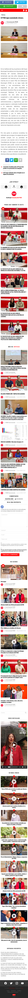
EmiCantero (12, 988)
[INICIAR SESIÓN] (26, 10)
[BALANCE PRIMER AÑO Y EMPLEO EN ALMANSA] (14, 383)
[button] (14, 745)
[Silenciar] (22, 767)
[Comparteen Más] (20, 160)
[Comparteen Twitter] (12, 160)
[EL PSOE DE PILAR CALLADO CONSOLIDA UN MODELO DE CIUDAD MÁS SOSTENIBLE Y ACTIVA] (14, 259)
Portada (3, 221)
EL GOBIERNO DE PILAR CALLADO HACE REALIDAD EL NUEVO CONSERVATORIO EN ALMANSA (13, 248)
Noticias (17, 347)
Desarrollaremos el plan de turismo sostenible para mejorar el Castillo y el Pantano (14, 823)
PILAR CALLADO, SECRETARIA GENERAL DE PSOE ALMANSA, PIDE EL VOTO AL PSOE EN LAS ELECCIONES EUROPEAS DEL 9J (13, 465)
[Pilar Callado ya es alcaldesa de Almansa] (14, 618)
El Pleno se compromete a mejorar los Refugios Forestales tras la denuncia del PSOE (12, 651)
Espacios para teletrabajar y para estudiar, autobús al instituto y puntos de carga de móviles (14, 874)
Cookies (19, 990)
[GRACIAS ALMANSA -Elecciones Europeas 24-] (14, 432)
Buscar (25, 713)
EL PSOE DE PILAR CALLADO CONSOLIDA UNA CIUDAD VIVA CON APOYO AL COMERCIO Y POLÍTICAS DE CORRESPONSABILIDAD (12, 338)
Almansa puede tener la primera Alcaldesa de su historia (14, 806)
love (22, 988)
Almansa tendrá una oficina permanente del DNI (12, 605)
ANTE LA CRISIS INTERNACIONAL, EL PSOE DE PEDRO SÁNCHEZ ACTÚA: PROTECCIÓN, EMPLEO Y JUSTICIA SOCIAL (13, 292)
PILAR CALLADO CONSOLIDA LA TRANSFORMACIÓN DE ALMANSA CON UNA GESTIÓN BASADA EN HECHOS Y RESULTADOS (14, 226)
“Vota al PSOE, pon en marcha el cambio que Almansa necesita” (14, 789)
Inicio (8, 990)
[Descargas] (14, 572)
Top (3, 208)
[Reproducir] (3, 767)
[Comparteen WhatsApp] (16, 160)
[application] (14, 745)
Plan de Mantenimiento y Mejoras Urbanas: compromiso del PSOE (14, 857)
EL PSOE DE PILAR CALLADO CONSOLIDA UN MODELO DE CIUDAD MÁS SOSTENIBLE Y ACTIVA (13, 269)
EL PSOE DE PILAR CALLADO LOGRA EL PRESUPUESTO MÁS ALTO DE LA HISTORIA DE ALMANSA (12, 315)
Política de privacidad (12, 992)
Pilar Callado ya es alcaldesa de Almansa (11, 628)
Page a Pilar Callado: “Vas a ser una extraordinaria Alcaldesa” (14, 907)
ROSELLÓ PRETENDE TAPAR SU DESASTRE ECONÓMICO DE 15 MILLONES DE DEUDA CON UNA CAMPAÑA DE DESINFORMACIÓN (13, 368)
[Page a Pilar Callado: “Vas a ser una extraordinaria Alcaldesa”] (14, 899)
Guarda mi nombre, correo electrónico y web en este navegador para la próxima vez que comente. (14, 545)
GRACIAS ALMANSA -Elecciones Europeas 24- (12, 442)
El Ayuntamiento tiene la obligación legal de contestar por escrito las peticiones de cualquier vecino (14, 676)
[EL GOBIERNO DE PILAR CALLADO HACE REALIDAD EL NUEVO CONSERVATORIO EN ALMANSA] (14, 238)
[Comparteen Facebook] (7, 160)
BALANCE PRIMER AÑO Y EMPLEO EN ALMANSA (13, 394)
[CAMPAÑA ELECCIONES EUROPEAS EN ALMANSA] (14, 480)
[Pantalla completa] (25, 767)
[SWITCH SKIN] (24, 10)
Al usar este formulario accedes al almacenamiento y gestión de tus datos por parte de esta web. (14, 550)
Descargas (3, 581)
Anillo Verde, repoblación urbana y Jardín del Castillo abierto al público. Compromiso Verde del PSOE (14, 840)
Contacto (13, 990)
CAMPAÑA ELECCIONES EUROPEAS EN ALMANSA (13, 490)
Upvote (6, 187)
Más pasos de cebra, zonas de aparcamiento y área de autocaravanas (14, 941)
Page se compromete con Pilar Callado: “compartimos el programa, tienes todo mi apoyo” (14, 924)
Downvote (21, 187)
